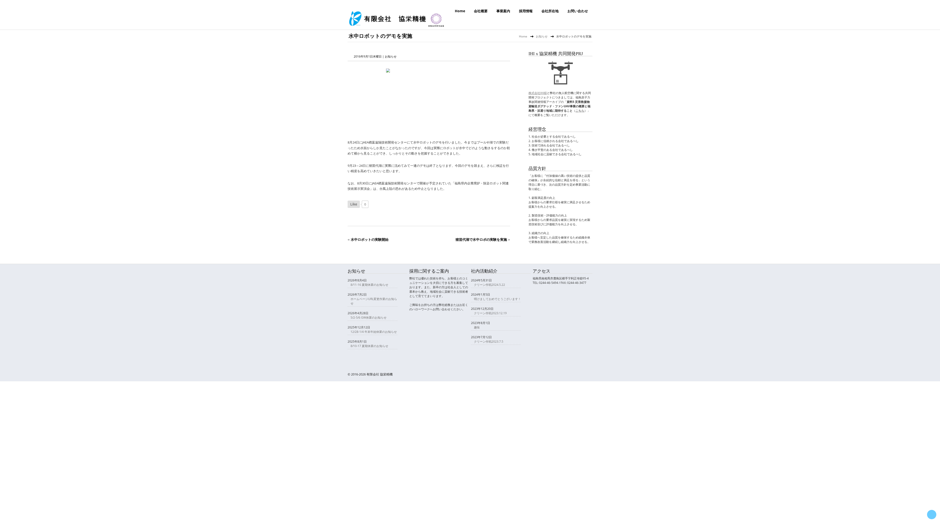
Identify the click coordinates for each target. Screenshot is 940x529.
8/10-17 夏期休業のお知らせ (369, 346)
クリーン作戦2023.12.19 (490, 313)
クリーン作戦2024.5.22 (489, 285)
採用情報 (526, 11)
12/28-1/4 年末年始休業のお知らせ (374, 332)
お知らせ (542, 36)
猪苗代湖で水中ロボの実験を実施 (481, 239)
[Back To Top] (931, 514)
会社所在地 (550, 11)
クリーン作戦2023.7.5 (488, 341)
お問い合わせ (577, 11)
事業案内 (503, 11)
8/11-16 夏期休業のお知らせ (369, 285)
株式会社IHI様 (538, 93)
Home (460, 11)
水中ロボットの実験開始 (369, 239)
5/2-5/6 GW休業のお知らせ (369, 317)
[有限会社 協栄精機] (397, 25)
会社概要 (481, 11)
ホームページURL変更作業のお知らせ (374, 301)
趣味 (477, 327)
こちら (580, 110)
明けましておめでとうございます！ (497, 299)
